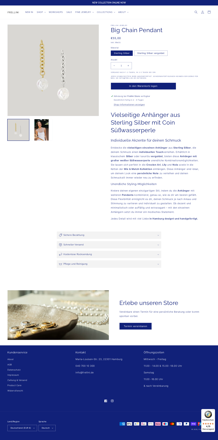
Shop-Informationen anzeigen (129, 104)
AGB (9, 364)
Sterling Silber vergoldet (150, 53)
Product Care (14, 385)
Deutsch (46, 428)
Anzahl (114, 59)
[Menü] (213, 411)
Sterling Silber (122, 53)
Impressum (13, 375)
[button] (41, 12)
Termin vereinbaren (135, 326)
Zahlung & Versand (17, 380)
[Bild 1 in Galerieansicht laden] (18, 130)
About (10, 359)
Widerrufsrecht (15, 390)
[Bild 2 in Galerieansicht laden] (41, 130)
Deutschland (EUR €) (21, 428)
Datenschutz (14, 369)
